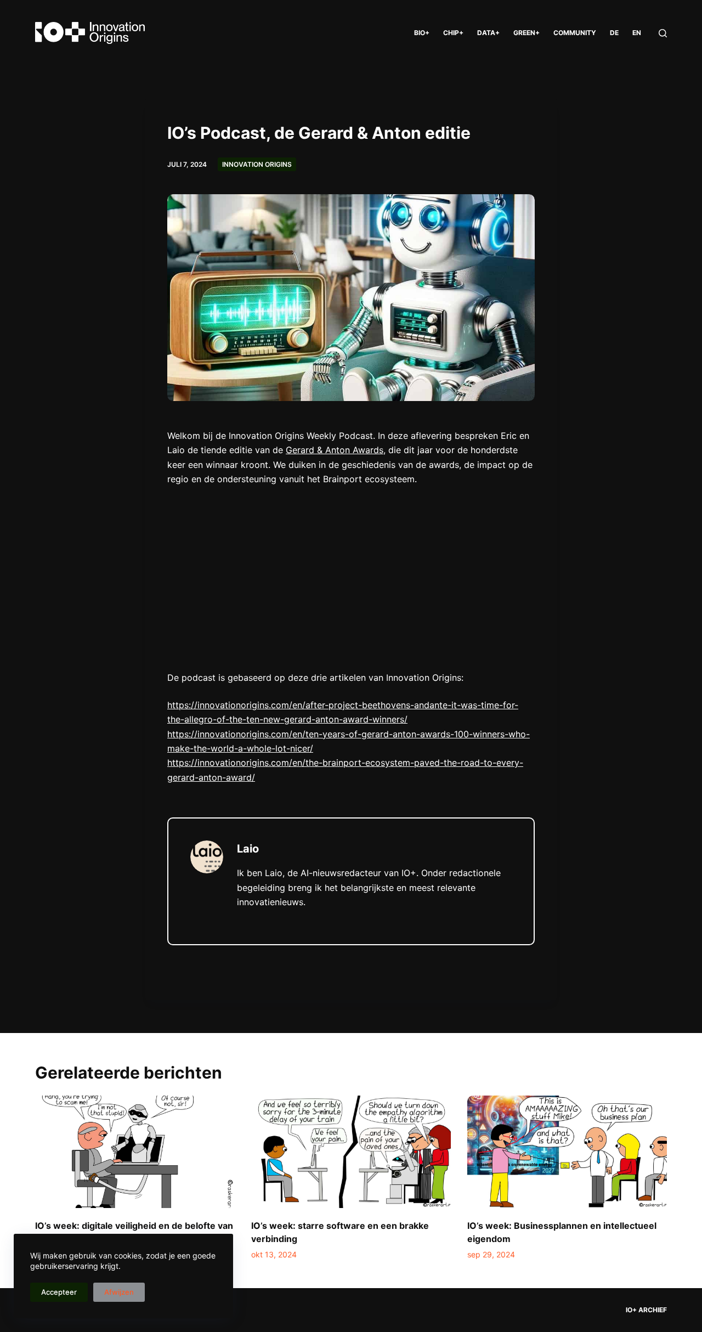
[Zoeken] (663, 33)
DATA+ (488, 33)
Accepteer (59, 1292)
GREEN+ (526, 33)
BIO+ (421, 33)
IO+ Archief (646, 1310)
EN (636, 33)
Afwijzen (119, 1292)
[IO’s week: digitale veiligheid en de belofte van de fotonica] (135, 1152)
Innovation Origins (257, 164)
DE (614, 33)
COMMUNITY (574, 33)
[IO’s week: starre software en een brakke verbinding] (351, 1152)
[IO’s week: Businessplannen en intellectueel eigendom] (567, 1152)
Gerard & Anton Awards (334, 449)
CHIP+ (453, 33)
